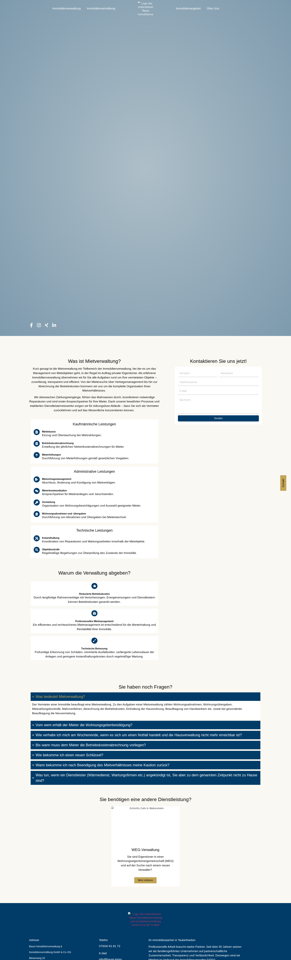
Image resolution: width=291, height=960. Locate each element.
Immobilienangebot (188, 8)
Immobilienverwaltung (66, 8)
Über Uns (213, 8)
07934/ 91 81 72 (109, 946)
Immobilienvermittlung (101, 8)
